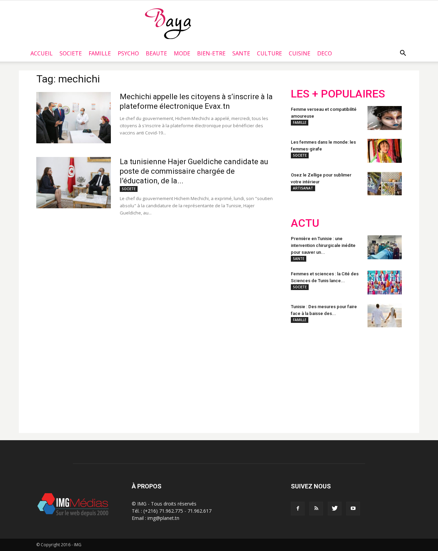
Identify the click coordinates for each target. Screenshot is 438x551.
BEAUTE (156, 53)
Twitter (329, 377)
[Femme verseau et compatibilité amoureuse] (385, 118)
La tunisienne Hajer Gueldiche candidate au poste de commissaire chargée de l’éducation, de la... (194, 171)
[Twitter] (335, 508)
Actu (305, 223)
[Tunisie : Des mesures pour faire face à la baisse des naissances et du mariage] (385, 315)
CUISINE (299, 53)
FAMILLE (100, 53)
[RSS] (316, 508)
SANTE (241, 53)
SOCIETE (71, 53)
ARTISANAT (303, 188)
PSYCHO (128, 53)
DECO (324, 53)
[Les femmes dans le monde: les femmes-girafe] (385, 151)
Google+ (381, 377)
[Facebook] (298, 508)
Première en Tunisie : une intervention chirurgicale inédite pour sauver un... (323, 245)
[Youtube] (353, 508)
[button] (403, 53)
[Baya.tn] (167, 23)
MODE (182, 53)
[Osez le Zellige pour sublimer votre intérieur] (385, 184)
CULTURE (269, 53)
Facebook (304, 377)
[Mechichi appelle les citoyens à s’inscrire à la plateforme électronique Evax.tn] (73, 117)
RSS (355, 377)
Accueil (41, 53)
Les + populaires (338, 94)
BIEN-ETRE (211, 53)
